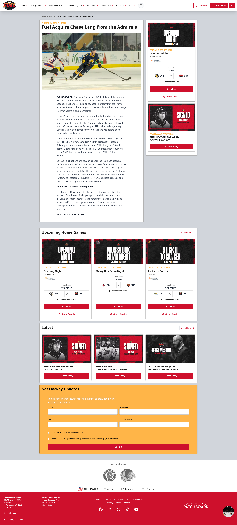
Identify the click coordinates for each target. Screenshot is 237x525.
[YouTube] (136, 509)
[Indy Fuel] (9, 5)
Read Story (172, 146)
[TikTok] (127, 509)
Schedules (91, 5)
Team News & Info (56, 5)
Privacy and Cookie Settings (118, 503)
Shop (131, 5)
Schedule (202, 5)
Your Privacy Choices (134, 499)
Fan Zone (120, 5)
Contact (97, 499)
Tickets (22, 5)
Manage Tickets (37, 5)
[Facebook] (100, 509)
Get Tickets (221, 5)
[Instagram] (109, 509)
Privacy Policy (109, 499)
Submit (118, 446)
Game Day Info (75, 5)
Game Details (173, 96)
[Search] (141, 5)
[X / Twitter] (118, 509)
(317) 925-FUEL (10, 513)
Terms (120, 499)
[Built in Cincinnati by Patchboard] (196, 505)
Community (106, 5)
